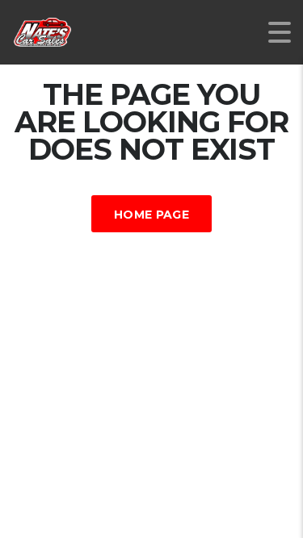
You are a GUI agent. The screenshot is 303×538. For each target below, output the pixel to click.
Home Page (151, 214)
